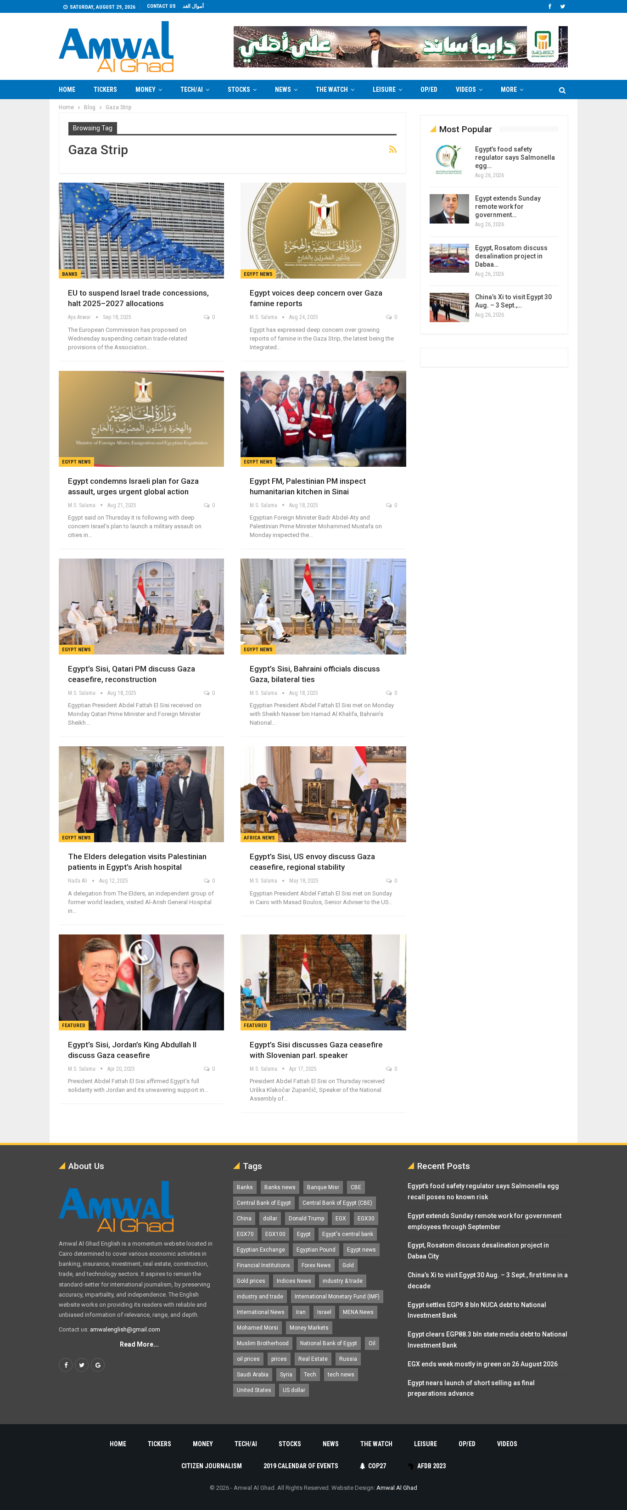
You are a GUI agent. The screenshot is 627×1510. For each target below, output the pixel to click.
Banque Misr (323, 1187)
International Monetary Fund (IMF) (337, 1296)
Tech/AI (191, 89)
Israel (324, 1312)
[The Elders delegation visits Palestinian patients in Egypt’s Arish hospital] (141, 794)
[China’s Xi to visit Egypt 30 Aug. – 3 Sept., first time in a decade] (449, 307)
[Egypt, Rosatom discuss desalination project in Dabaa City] (449, 258)
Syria (286, 1374)
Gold (348, 1265)
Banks (70, 274)
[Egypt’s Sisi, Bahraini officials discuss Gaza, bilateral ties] (323, 606)
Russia (348, 1359)
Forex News (316, 1265)
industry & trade (343, 1281)
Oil (372, 1343)
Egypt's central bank (347, 1234)
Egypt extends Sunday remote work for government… (508, 206)
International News (261, 1312)
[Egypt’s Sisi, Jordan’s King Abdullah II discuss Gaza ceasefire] (141, 982)
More (509, 89)
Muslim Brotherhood (263, 1343)
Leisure (384, 89)
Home (67, 89)
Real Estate (313, 1359)
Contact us (161, 6)
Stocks (239, 89)
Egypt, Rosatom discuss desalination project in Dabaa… (511, 256)
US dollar (294, 1390)
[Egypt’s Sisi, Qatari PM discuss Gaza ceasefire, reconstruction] (141, 606)
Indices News (294, 1281)
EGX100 (275, 1234)
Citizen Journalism (211, 1466)
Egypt (304, 1234)
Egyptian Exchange (261, 1250)
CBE (356, 1187)
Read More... (139, 1344)
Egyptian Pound (316, 1250)
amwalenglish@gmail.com (125, 1329)
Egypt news (361, 1250)
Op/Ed (428, 89)
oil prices (248, 1359)
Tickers (105, 89)
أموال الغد (193, 6)
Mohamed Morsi (257, 1328)
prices (279, 1359)
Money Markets (309, 1328)
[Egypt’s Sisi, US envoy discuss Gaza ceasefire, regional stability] (323, 794)
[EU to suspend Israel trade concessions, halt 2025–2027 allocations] (141, 231)
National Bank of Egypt (328, 1343)
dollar (270, 1218)
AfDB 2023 (431, 1466)
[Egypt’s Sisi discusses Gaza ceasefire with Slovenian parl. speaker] (323, 982)
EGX (341, 1218)
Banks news (280, 1187)
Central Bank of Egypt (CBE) (337, 1203)
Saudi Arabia (253, 1374)
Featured (73, 1026)
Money (145, 89)
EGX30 (366, 1218)
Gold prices (251, 1281)
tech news (341, 1374)
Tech (310, 1374)
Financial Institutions (263, 1265)
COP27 (377, 1466)
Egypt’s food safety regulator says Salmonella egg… (515, 157)
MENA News (358, 1312)
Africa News (259, 838)
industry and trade (260, 1296)
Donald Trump (306, 1218)
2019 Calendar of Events (300, 1466)
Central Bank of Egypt (264, 1203)
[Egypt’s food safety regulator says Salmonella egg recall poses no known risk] (449, 159)
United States (254, 1390)
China (244, 1218)
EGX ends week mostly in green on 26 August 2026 (483, 1364)
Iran (301, 1312)
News (283, 89)
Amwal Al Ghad (396, 1487)
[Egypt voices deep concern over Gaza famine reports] (323, 231)
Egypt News (258, 274)
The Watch (332, 89)
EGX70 (245, 1234)
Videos (466, 89)
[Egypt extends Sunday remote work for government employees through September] (449, 209)
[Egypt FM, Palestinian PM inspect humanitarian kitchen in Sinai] (323, 419)
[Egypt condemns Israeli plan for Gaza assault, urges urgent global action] (141, 419)
